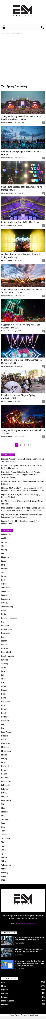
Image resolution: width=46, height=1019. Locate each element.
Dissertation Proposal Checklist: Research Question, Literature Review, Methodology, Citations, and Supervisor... (30, 963)
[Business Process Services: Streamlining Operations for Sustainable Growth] (7, 941)
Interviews (5, 720)
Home (3, 33)
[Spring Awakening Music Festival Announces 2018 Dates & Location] (23, 275)
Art (2, 546)
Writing (4, 880)
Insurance (5, 717)
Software (4, 819)
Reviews (4, 796)
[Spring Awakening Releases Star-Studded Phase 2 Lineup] (23, 416)
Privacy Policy (13, 1015)
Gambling (4, 663)
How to (4, 709)
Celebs (4, 584)
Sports (3, 823)
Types (3, 853)
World (3, 876)
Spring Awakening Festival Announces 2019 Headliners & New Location (21, 118)
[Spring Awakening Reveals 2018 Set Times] (23, 208)
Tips (3, 842)
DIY (2, 622)
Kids (3, 724)
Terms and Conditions (29, 1015)
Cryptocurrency (7, 606)
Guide (3, 679)
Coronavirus (5, 599)
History (4, 690)
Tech (3, 831)
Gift (2, 675)
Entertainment (6, 629)
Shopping (4, 812)
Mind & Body (6, 751)
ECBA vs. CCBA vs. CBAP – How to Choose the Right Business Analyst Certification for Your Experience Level (22, 489)
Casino (3, 576)
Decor (3, 610)
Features (4, 644)
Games (4, 667)
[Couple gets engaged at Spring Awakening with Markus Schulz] (23, 172)
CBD (3, 580)
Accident (4, 538)
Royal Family (6, 800)
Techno (4, 834)
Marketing (5, 747)
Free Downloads (7, 656)
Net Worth (5, 766)
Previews (4, 777)
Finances (4, 648)
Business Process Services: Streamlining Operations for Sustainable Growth (22, 460)
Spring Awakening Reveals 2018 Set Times (20, 222)
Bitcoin (4, 561)
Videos (4, 869)
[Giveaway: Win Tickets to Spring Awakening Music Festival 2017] (23, 310)
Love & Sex (5, 743)
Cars (3, 572)
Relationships (6, 785)
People (4, 774)
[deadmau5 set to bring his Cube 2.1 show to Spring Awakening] (23, 240)
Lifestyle (4, 736)
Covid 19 (4, 603)
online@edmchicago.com (27, 923)
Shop (3, 808)
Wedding (4, 872)
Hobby (3, 694)
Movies (4, 755)
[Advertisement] (23, 60)
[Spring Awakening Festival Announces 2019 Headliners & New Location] (23, 102)
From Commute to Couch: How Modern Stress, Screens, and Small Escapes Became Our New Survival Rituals (23, 509)
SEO (2, 804)
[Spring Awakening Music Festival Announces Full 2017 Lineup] (23, 346)
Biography (5, 557)
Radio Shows (6, 781)
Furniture (4, 660)
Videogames (6, 865)
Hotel (3, 705)
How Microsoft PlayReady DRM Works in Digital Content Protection (22, 482)
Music (3, 762)
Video (3, 861)
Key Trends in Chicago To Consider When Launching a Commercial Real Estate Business (21, 515)
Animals (4, 542)
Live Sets (4, 739)
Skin (2, 815)
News (3, 770)
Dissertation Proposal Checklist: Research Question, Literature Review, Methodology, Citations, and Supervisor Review (21, 474)
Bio (2, 553)
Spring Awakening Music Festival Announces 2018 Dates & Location (21, 291)
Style (3, 827)
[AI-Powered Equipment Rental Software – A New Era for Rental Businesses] (7, 952)
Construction (6, 587)
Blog (3, 565)
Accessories (6, 534)
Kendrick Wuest (7, 122)
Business (4, 568)
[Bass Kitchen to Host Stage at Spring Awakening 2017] (23, 381)
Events (3, 637)
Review (4, 793)
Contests (4, 595)
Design (4, 614)
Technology (5, 838)
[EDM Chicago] (23, 12)
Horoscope (5, 701)
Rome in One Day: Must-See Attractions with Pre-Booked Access (20, 522)
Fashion (4, 641)
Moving (4, 758)
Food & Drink (6, 652)
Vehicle (4, 857)
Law (2, 728)
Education (5, 625)
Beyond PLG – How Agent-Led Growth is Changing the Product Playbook (22, 495)
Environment (6, 633)
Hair (2, 682)
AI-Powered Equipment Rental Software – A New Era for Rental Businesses (21, 466)
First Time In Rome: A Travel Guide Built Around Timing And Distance (22, 502)
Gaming (4, 671)
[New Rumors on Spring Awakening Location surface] (23, 137)
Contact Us (5, 591)
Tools (3, 846)
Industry (4, 713)
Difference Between (9, 618)
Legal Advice (6, 732)
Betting (4, 549)
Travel (3, 850)
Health (3, 686)
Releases (4, 789)
